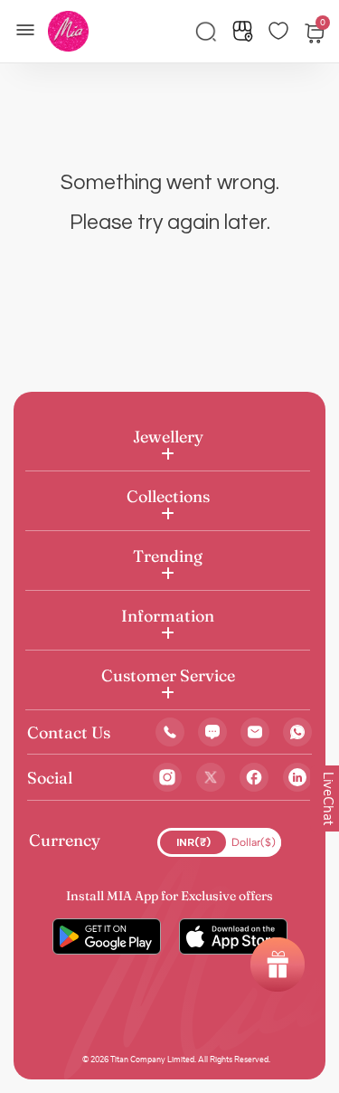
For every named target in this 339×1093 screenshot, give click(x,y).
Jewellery (168, 436)
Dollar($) (253, 842)
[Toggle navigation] (31, 28)
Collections (168, 496)
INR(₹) (193, 842)
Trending (167, 556)
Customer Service (168, 675)
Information (167, 615)
